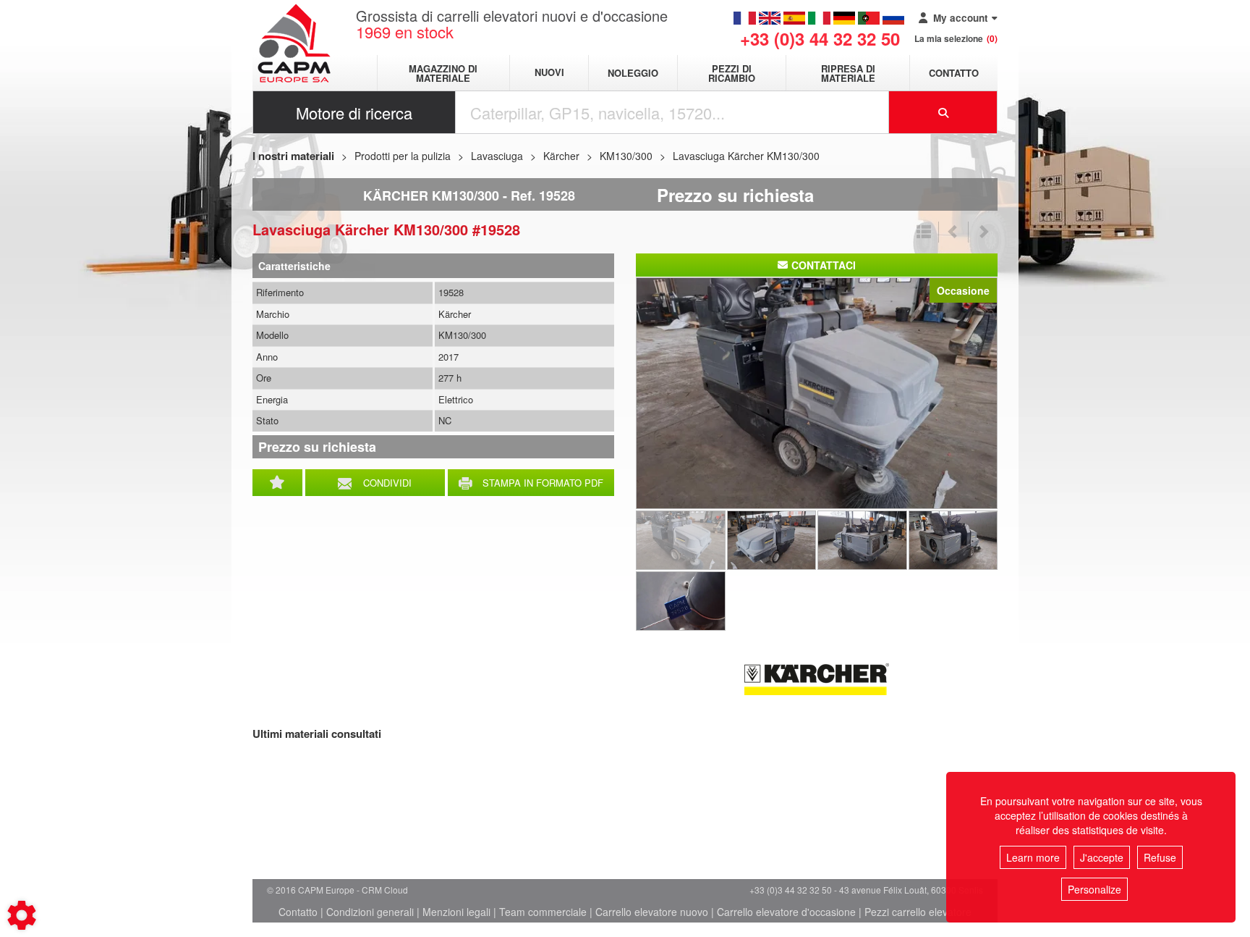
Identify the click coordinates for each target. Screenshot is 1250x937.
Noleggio (633, 72)
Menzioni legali (456, 911)
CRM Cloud (385, 889)
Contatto (954, 72)
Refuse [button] (1160, 857)
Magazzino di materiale (443, 73)
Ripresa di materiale (848, 73)
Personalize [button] (1094, 889)
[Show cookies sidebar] (21, 915)
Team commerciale (543, 911)
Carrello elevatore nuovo (651, 911)
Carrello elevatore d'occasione (786, 911)
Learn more (1033, 857)
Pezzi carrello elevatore (917, 911)
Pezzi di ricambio (731, 73)
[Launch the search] (943, 112)
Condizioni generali (370, 911)
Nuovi (549, 73)
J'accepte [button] (1101, 857)
